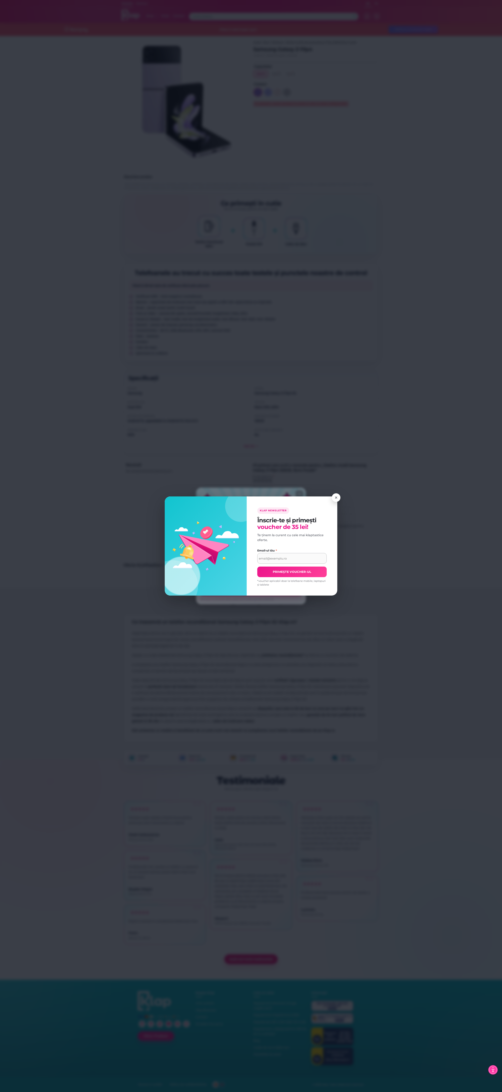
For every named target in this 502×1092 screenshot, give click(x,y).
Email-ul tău (267, 551)
